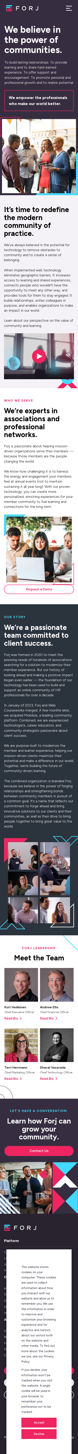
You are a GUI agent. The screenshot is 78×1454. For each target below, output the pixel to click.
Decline (39, 1434)
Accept (39, 1422)
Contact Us (39, 1151)
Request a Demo (39, 589)
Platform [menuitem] (11, 1241)
